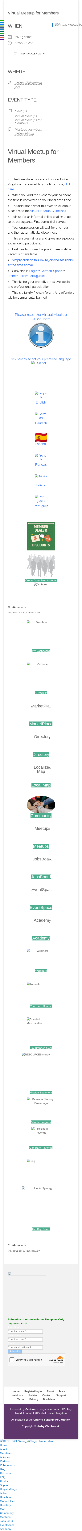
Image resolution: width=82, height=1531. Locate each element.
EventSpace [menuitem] (7, 1524)
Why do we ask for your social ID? (24, 612)
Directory (41, 754)
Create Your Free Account (41, 580)
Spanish (58, 271)
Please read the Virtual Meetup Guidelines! (41, 316)
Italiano (41, 485)
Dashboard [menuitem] (6, 1496)
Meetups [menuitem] (5, 1516)
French (12, 276)
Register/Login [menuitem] (9, 1489)
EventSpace (41, 907)
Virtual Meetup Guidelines (48, 211)
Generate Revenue (40, 1147)
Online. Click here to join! (28, 85)
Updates (32, 1395)
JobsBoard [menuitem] (6, 1520)
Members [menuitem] (5, 1453)
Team (62, 1391)
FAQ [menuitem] (2, 1477)
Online (18, 134)
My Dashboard (41, 650)
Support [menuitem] (5, 1485)
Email (11, 1343)
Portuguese (36, 276)
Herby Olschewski (48, 1426)
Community (41, 815)
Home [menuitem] (3, 1445)
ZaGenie (30, 1408)
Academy (41, 938)
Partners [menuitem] (5, 1461)
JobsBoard (41, 877)
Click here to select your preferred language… (41, 359)
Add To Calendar (30, 53)
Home (16, 1391)
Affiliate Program (41, 1121)
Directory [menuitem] (5, 1504)
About (50, 1391)
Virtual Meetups (25, 116)
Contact (46, 1395)
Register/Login (33, 1391)
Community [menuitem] (7, 1512)
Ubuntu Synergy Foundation (52, 1419)
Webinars (41, 970)
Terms (20, 1399)
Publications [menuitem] (7, 1465)
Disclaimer (49, 1399)
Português (41, 506)
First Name (14, 1327)
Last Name (14, 1335)
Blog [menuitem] (2, 1469)
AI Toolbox (41, 692)
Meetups (20, 111)
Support (61, 1395)
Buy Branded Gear (41, 1047)
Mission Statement (41, 1092)
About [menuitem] (3, 1449)
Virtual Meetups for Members (28, 121)
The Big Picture (41, 1229)
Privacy (33, 1399)
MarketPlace (40, 723)
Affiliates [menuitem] (5, 1457)
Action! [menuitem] (4, 1493)
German (46, 271)
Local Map (41, 785)
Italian (23, 276)
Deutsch (41, 423)
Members (35, 129)
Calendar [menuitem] (5, 1473)
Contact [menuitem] (4, 1481)
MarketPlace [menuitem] (7, 1500)
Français (41, 464)
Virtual (29, 134)
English (34, 271)
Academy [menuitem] (5, 1528)
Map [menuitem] (2, 1508)
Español (41, 444)
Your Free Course (41, 1006)
